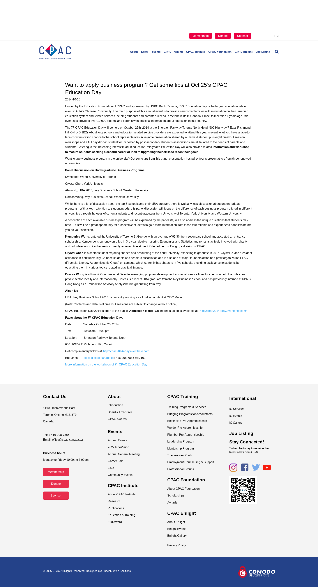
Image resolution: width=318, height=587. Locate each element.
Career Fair (115, 461)
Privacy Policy (176, 545)
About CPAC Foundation (183, 488)
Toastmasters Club (179, 455)
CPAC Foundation (220, 51)
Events (156, 51)
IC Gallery (235, 422)
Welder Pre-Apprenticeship (185, 427)
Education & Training (121, 515)
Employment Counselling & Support (190, 462)
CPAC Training (173, 51)
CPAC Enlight (243, 51)
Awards (172, 502)
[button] (56, 472)
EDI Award (115, 522)
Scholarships (175, 495)
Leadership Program (180, 441)
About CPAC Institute (121, 494)
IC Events (235, 415)
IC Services (236, 408)
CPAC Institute (195, 51)
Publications (116, 508)
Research (114, 501)
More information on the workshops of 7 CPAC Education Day (106, 364)
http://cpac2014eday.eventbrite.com (126, 351)
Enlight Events (176, 528)
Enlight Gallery (177, 535)
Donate (223, 35)
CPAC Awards (117, 419)
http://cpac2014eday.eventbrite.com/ (223, 310)
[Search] (275, 52)
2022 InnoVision (118, 447)
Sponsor (242, 35)
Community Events (120, 474)
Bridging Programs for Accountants (190, 414)
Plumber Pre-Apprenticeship (185, 434)
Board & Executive (120, 412)
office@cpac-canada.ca (99, 357)
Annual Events (117, 440)
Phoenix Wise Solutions (117, 570)
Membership (200, 35)
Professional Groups (180, 469)
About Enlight (176, 522)
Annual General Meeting (124, 454)
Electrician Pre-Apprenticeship (187, 420)
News (144, 51)
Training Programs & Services (186, 407)
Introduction (115, 405)
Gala (111, 468)
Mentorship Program (180, 448)
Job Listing (263, 51)
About (134, 51)
